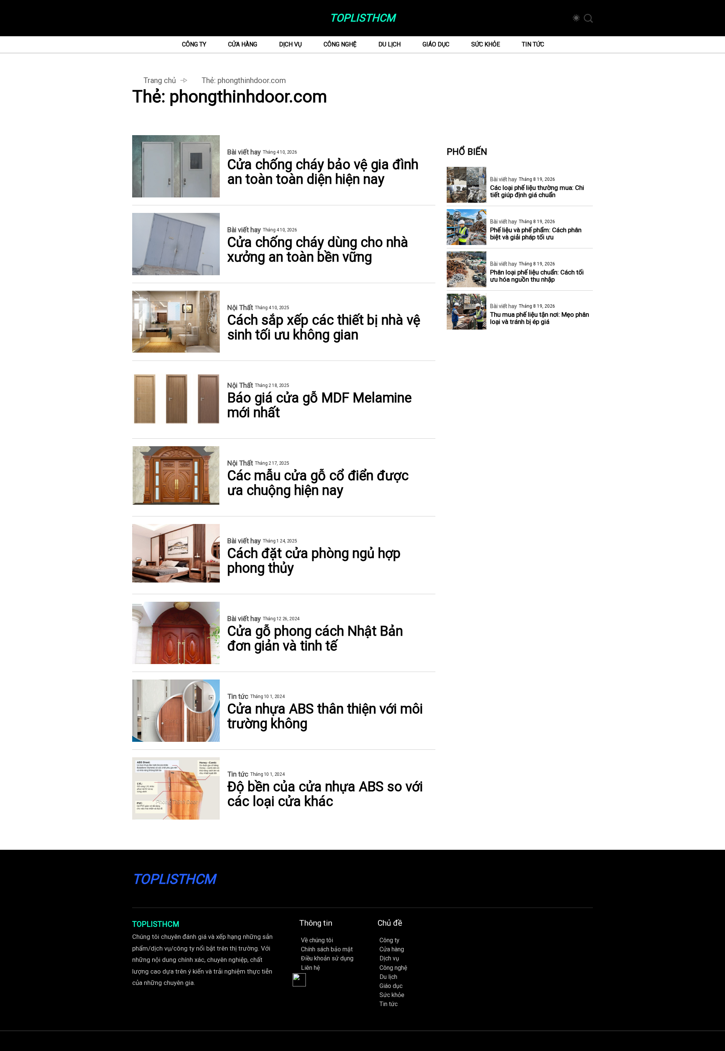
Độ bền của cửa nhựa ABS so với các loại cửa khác (325, 794)
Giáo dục (436, 44)
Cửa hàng (242, 44)
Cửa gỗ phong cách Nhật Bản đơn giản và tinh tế (315, 638)
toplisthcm (362, 18)
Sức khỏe (485, 44)
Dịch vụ (290, 44)
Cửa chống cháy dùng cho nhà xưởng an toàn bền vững (317, 250)
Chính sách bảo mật (327, 949)
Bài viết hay (244, 152)
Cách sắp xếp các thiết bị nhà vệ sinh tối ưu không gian (323, 327)
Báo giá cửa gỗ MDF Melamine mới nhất (319, 405)
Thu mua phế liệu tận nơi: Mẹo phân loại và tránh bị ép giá (539, 318)
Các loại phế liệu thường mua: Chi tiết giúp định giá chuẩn (537, 191)
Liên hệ (310, 967)
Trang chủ (159, 80)
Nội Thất (240, 307)
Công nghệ (340, 44)
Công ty (194, 44)
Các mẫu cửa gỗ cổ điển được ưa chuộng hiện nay (318, 483)
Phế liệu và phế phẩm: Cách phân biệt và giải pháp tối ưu (536, 234)
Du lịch (389, 44)
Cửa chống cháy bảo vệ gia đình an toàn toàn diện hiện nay (322, 172)
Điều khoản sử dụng (327, 958)
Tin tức (533, 44)
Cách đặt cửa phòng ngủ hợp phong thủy (314, 561)
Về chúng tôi (317, 940)
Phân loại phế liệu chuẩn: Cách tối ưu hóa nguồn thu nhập (537, 276)
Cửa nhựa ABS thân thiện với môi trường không (325, 716)
